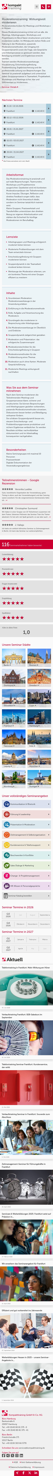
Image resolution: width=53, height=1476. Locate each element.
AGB (15, 1462)
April (20, 949)
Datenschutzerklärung (20, 1467)
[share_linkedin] (36, 1473)
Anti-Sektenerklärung (31, 1462)
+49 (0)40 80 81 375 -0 (16, 1427)
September (44, 915)
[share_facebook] (23, 1473)
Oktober (20, 924)
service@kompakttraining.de (32, 1448)
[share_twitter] (29, 1473)
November (32, 924)
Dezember (44, 924)
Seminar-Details (9, 87)
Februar (32, 939)
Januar (19, 939)
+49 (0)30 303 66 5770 (16, 1443)
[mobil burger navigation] (37, 6)
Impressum (39, 1467)
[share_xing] (17, 1473)
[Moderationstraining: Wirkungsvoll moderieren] (43, 6)
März (44, 939)
